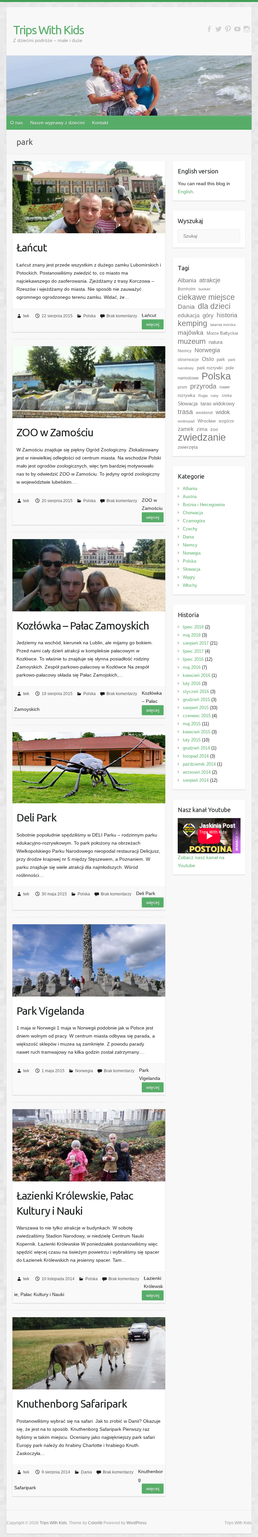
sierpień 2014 (196, 780)
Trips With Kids (48, 30)
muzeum (192, 341)
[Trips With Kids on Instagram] (246, 29)
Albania (187, 280)
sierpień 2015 (196, 707)
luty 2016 (192, 683)
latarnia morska (222, 325)
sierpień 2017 (196, 643)
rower (224, 387)
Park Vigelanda (50, 1011)
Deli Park (36, 817)
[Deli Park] (88, 767)
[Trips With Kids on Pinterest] (227, 29)
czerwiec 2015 (197, 715)
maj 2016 (192, 667)
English (185, 191)
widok (223, 412)
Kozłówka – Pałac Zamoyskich (82, 625)
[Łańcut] (88, 197)
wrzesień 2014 (197, 772)
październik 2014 (199, 764)
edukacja (189, 315)
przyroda (203, 386)
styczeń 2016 (196, 691)
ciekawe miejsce (206, 297)
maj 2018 (192, 635)
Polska (89, 316)
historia (227, 315)
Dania (86, 1472)
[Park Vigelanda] (88, 960)
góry (208, 315)
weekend (204, 412)
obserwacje (188, 359)
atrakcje (209, 280)
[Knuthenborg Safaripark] (88, 1353)
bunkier (205, 289)
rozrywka (186, 395)
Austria (190, 496)
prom (182, 387)
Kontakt (100, 122)
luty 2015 (192, 739)
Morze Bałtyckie (222, 333)
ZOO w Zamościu (54, 432)
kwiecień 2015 (196, 731)
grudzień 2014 (196, 748)
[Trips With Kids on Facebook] (209, 29)
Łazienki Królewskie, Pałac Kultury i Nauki (74, 1203)
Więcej (152, 324)
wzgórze (226, 421)
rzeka (227, 395)
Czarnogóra (194, 520)
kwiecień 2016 (196, 675)
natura (215, 342)
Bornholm (187, 289)
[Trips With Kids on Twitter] (218, 29)
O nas (16, 122)
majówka (191, 332)
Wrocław (207, 420)
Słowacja (188, 403)
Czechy (190, 528)
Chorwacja (193, 512)
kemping (192, 323)
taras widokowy (218, 403)
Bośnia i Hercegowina (204, 504)
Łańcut (31, 247)
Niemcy (184, 351)
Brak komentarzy (121, 316)
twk (26, 316)
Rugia (203, 396)
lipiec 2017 (193, 651)
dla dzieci (214, 306)
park (221, 359)
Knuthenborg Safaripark (71, 1404)
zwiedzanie (202, 437)
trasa (185, 411)
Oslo (208, 359)
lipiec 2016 (193, 659)
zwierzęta (188, 447)
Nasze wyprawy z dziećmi (57, 122)
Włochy (190, 585)
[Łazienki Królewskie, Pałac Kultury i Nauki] (88, 1145)
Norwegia (84, 1070)
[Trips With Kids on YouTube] (237, 29)
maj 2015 (192, 723)
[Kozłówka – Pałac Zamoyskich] (88, 575)
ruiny (215, 396)
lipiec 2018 (193, 627)
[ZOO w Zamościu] (88, 382)
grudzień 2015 (196, 699)
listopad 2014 (196, 756)
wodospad (186, 421)
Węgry (189, 577)
